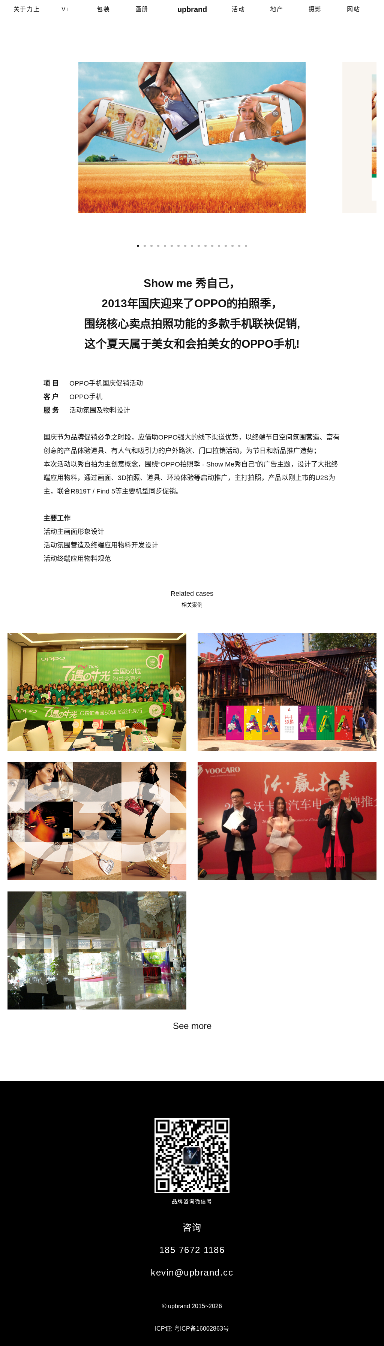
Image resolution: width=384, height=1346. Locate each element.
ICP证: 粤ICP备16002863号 (192, 1328)
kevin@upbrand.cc (192, 1272)
